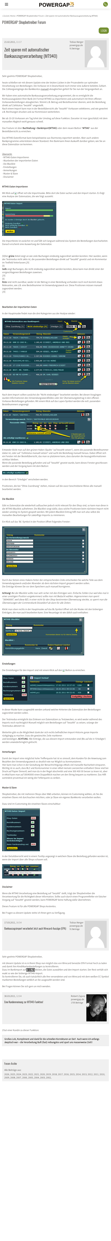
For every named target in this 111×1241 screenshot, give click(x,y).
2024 (18, 1074)
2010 (102, 1074)
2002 (48, 1077)
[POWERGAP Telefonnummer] (105, 4)
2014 (78, 1074)
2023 (24, 1074)
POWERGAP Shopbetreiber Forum (24, 22)
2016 (66, 1074)
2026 (6, 1074)
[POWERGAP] (56, 4)
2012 (90, 1074)
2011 (96, 1074)
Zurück (6, 15)
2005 (30, 1077)
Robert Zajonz (78, 996)
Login (104, 31)
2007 (18, 1077)
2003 (42, 1077)
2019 (48, 1074)
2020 (42, 1074)
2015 (72, 1074)
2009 (6, 1077)
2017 (60, 1074)
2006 (24, 1077)
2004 (36, 1077)
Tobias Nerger (76, 41)
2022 (30, 1074)
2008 (12, 1077)
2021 (36, 1074)
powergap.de (76, 45)
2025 (12, 1074)
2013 (84, 1074)
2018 (54, 1074)
